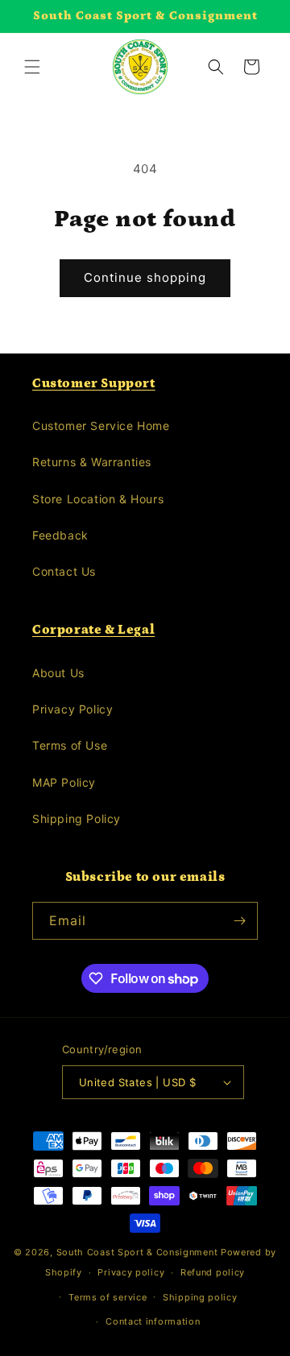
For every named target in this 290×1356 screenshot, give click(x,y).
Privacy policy (130, 1272)
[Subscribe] (239, 921)
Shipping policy (200, 1297)
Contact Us (64, 571)
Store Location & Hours (98, 499)
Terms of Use (69, 745)
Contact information (153, 1321)
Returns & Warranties (91, 462)
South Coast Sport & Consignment (137, 1252)
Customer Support (93, 383)
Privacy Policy (72, 709)
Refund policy (212, 1272)
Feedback (60, 535)
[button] (32, 67)
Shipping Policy (76, 818)
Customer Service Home (101, 425)
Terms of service (107, 1297)
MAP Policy (64, 782)
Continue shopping (145, 277)
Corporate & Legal (93, 629)
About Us (58, 673)
